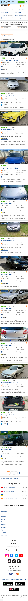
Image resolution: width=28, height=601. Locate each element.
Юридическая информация (14, 550)
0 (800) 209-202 (14, 566)
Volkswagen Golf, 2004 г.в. (10, 415)
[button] (26, 5)
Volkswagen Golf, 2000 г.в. (10, 129)
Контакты (14, 543)
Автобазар (3, 9)
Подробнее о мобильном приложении (14, 579)
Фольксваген (14, 9)
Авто (9, 9)
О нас (14, 540)
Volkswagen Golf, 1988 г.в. (9, 60)
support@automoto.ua (14, 570)
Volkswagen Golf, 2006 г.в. (10, 96)
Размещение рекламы (14, 547)
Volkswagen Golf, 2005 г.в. (10, 345)
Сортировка (23, 27)
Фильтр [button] (6, 27)
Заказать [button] (21, 1)
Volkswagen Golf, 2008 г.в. (10, 240)
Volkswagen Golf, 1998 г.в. (9, 168)
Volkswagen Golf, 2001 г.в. (10, 382)
